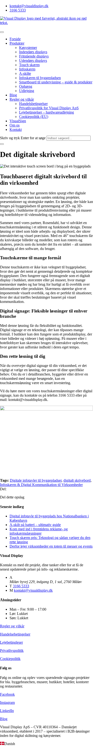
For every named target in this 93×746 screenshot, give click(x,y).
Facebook (7, 694)
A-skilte (25, 73)
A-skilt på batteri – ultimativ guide (35, 525)
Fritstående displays (34, 56)
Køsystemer (28, 48)
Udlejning (26, 91)
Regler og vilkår (22, 99)
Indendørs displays (33, 52)
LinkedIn (7, 711)
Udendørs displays (33, 60)
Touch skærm (29, 65)
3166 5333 (18, 10)
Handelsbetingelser (33, 104)
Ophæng (25, 86)
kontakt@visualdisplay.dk (29, 6)
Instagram (7, 702)
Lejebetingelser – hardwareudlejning (46, 112)
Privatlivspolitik (12, 650)
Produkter (17, 43)
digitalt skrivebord (77, 480)
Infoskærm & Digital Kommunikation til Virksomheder (41, 485)
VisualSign (18, 121)
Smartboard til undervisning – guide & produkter (55, 82)
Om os (15, 125)
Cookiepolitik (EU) (33, 117)
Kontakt (16, 129)
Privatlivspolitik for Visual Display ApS (49, 108)
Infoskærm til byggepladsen (40, 78)
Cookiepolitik (10, 659)
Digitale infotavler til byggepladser (36, 480)
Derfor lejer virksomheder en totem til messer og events (51, 546)
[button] (46, 744)
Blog (13, 95)
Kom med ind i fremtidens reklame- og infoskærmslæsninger (39, 531)
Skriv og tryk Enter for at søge (23, 138)
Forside (15, 39)
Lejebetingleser (11, 642)
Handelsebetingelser (15, 634)
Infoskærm (27, 69)
